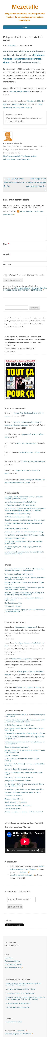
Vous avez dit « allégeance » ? (15, 538)
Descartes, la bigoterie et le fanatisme (19, 777)
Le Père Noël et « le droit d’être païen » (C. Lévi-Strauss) (22, 760)
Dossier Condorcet (12, 755)
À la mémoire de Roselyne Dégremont (19, 574)
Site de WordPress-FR (13, 967)
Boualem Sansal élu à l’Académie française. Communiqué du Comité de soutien (25, 578)
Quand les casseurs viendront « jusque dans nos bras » (25, 520)
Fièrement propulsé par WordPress (18, 1034)
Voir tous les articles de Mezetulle (17, 159)
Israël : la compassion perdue (27, 443)
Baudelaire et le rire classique (16, 802)
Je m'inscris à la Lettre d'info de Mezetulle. (25, 275)
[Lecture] (8, 850)
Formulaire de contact (14, 1022)
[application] (25, 841)
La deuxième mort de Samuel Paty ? (18, 513)
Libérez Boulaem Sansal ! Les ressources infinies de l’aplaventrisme (24, 599)
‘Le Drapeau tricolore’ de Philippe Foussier (20, 505)
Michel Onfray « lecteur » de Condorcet (19, 725)
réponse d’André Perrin (19, 91)
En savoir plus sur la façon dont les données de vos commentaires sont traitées (25, 289)
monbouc (21, 1030)
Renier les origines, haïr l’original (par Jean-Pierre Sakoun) (23, 548)
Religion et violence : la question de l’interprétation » (24, 59)
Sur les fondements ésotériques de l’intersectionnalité (25, 535)
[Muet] (37, 850)
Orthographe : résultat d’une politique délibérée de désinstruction (23, 542)
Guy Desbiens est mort (13, 603)
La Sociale (24, 872)
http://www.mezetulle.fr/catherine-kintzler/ (20, 156)
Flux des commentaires (13, 964)
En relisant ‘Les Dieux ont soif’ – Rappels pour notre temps (23, 524)
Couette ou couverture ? (13, 808)
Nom (6, 244)
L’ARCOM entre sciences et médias (17, 517)
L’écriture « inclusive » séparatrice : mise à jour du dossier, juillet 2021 (25, 738)
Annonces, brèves (19, 104)
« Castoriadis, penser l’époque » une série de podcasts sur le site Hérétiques (25, 610)
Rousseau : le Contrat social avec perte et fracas (22, 792)
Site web (7, 264)
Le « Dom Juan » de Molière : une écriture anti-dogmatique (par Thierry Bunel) (25, 785)
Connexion (9, 958)
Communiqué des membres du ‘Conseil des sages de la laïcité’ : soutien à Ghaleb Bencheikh (24, 570)
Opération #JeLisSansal (13, 606)
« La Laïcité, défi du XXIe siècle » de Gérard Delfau (14, 182)
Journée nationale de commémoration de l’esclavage (24, 532)
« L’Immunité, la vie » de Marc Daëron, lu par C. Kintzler (25, 733)
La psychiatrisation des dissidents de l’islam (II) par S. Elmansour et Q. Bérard (24, 553)
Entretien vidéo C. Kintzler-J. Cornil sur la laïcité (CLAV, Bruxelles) (24, 765)
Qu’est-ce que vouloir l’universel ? (17, 747)
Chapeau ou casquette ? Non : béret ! (18, 805)
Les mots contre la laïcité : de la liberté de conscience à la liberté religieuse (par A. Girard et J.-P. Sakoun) (25, 509)
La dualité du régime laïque (30, 452)
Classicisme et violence (13, 795)
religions (11, 107)
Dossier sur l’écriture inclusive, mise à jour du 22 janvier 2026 (24, 583)
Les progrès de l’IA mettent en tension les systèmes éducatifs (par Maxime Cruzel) (24, 498)
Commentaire (23, 213)
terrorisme (20, 107)
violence (28, 107)
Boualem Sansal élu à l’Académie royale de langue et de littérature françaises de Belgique (24, 594)
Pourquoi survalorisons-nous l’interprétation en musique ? (24, 773)
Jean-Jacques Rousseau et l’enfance (18, 780)
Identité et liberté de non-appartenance (19, 769)
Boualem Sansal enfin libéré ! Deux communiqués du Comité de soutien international (24, 588)
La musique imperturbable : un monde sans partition (24, 789)
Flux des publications (12, 961)
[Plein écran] (42, 850)
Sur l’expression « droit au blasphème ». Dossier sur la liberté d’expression (25, 751)
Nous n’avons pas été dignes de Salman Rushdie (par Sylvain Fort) (24, 729)
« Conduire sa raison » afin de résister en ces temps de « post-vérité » (25, 716)
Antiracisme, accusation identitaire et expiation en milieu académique (25, 743)
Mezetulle (25, 6)
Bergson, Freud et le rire (14, 799)
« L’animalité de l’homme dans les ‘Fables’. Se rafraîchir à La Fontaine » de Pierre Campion (25, 721)
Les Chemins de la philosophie (22, 875)
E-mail (6, 254)
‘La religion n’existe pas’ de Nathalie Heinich (21, 502)
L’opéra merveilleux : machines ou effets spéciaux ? (24, 812)
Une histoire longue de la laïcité (16, 528)
